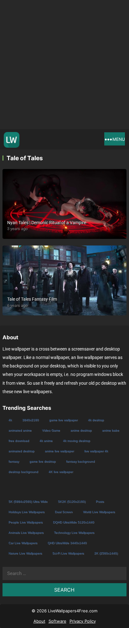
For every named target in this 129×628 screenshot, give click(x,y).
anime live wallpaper (59, 451)
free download (18, 440)
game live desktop (42, 461)
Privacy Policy (83, 621)
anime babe (110, 430)
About (39, 621)
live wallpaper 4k (96, 451)
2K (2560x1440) (106, 553)
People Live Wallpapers (25, 522)
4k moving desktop (76, 440)
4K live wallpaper (61, 471)
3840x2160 (30, 420)
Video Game (51, 430)
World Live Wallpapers (99, 512)
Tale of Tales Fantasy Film (32, 299)
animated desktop (21, 451)
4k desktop (96, 420)
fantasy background (80, 461)
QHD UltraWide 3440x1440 (67, 543)
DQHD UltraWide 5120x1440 (73, 522)
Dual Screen (64, 512)
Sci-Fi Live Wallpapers (68, 553)
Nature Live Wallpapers (25, 553)
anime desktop (81, 430)
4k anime (46, 440)
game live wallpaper (63, 420)
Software (57, 621)
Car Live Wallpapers (22, 543)
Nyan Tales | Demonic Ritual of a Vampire (46, 222)
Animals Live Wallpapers (26, 532)
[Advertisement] (64, 64)
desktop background (23, 471)
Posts (100, 501)
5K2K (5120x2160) (71, 501)
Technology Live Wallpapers (74, 532)
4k (10, 420)
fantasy (13, 461)
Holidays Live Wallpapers (26, 512)
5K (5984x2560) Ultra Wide (28, 501)
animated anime (20, 430)
